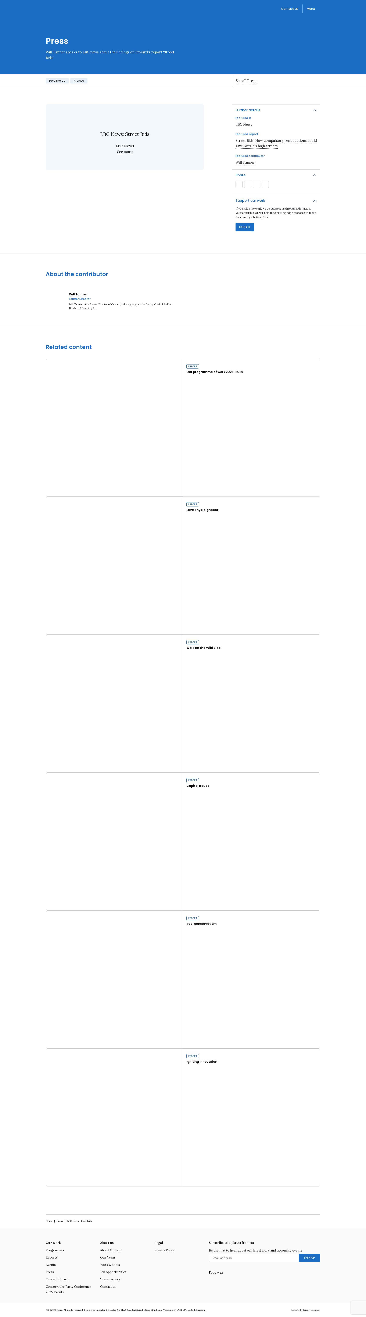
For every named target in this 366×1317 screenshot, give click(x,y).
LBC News (244, 124)
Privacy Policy (164, 1250)
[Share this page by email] (239, 184)
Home (49, 1221)
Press (60, 1221)
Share (240, 175)
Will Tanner (245, 162)
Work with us (110, 1265)
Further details (248, 110)
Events (51, 1265)
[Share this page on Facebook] (265, 184)
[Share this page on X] (248, 184)
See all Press (246, 80)
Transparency (110, 1279)
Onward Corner (57, 1279)
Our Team (107, 1257)
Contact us (289, 9)
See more (125, 151)
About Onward (111, 1250)
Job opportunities (113, 1272)
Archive (79, 80)
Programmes (55, 1250)
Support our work (250, 200)
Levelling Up (57, 80)
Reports (51, 1257)
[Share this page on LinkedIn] (256, 184)
